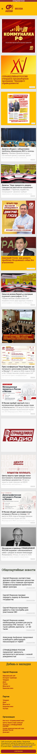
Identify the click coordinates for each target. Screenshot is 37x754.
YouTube (5, 708)
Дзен (4, 682)
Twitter (5, 684)
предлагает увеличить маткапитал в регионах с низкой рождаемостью (19, 653)
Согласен (18, 751)
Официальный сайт (9, 676)
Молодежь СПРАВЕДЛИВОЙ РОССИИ (12, 725)
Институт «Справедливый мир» (13, 720)
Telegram (6, 680)
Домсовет (6, 732)
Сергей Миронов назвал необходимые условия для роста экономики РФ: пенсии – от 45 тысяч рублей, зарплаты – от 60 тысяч (19, 625)
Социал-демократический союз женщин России (13, 729)
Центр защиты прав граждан (13, 722)
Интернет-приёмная (10, 678)
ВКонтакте (6, 686)
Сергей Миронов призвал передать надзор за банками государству (19, 597)
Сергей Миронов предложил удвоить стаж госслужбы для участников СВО (19, 610)
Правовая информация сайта (22, 746)
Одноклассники (8, 688)
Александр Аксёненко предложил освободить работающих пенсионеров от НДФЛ (19, 639)
